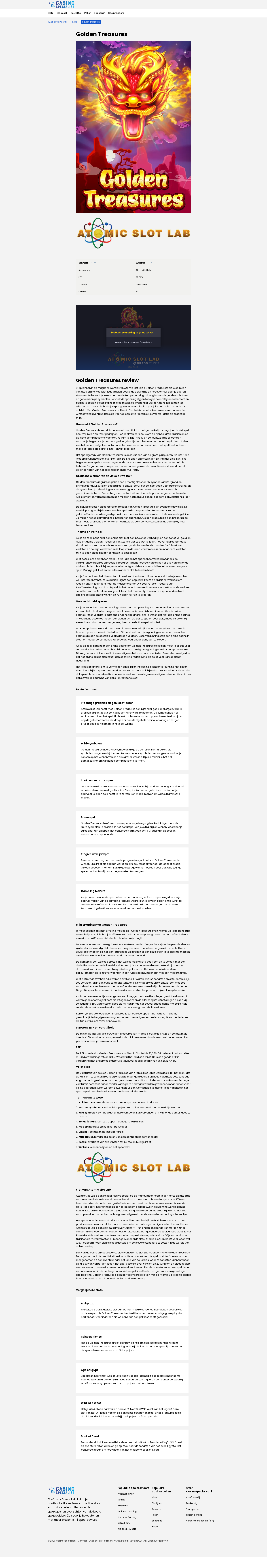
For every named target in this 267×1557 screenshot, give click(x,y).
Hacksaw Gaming (127, 1517)
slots (74, 22)
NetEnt (121, 1499)
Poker (87, 13)
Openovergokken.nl (158, 1540)
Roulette (76, 13)
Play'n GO (123, 1505)
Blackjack (62, 13)
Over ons (94, 1540)
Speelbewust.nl (138, 1540)
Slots (50, 13)
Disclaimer (106, 1540)
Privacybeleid (121, 1540)
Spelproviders (116, 13)
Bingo (155, 1526)
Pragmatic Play (126, 1493)
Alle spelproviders (127, 1528)
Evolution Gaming (127, 1511)
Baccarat (99, 13)
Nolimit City (124, 1523)
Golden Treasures (91, 22)
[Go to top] (260, 1549)
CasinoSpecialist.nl (57, 22)
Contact (82, 1540)
